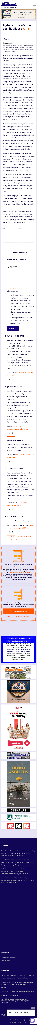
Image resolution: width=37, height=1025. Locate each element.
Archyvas (4, 964)
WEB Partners (22, 1022)
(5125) (27, 29)
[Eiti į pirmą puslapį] (11, 537)
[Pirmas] (9, 4)
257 (27, 540)
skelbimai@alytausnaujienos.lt (20, 572)
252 (29, 537)
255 (19, 540)
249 (18, 537)
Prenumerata (5, 961)
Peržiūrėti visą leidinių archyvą (18, 616)
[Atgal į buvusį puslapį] (13, 537)
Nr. (30, 38)
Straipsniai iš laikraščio (8, 957)
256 (23, 540)
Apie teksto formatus (14, 289)
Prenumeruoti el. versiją (18, 611)
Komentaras (13, 274)
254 (15, 540)
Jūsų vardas (13, 267)
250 (21, 537)
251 (25, 537)
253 (11, 540)
